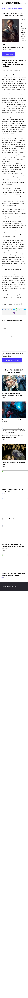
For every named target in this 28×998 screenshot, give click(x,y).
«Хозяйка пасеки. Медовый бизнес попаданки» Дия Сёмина (14, 574)
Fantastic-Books (6, 8)
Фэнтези (14, 8)
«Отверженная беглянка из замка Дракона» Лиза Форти (13, 518)
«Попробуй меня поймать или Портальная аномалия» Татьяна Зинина (13, 546)
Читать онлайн (8, 54)
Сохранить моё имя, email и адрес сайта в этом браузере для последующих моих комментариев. (14, 355)
